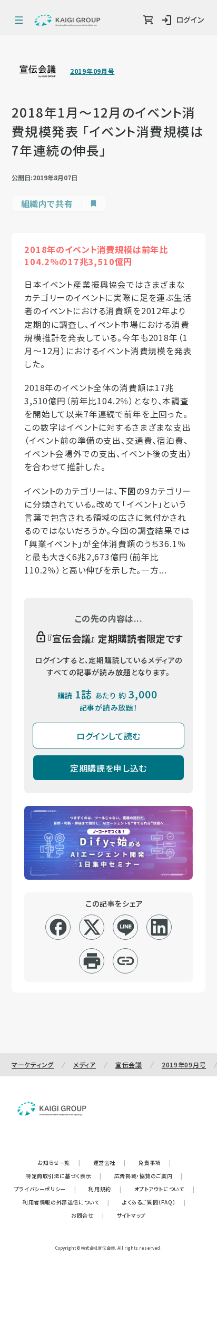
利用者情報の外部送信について (66, 1202)
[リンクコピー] (125, 960)
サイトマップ (131, 1215)
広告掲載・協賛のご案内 (148, 1176)
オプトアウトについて (164, 1189)
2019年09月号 (92, 71)
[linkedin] (159, 927)
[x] (92, 927)
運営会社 (109, 1162)
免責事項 (155, 1162)
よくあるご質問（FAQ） (154, 1202)
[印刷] (92, 960)
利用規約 (104, 1189)
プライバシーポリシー (45, 1189)
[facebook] (58, 927)
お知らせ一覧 (58, 1162)
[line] (125, 927)
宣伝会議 (128, 1064)
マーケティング (33, 1064)
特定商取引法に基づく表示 (64, 1176)
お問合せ (87, 1215)
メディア (84, 1064)
